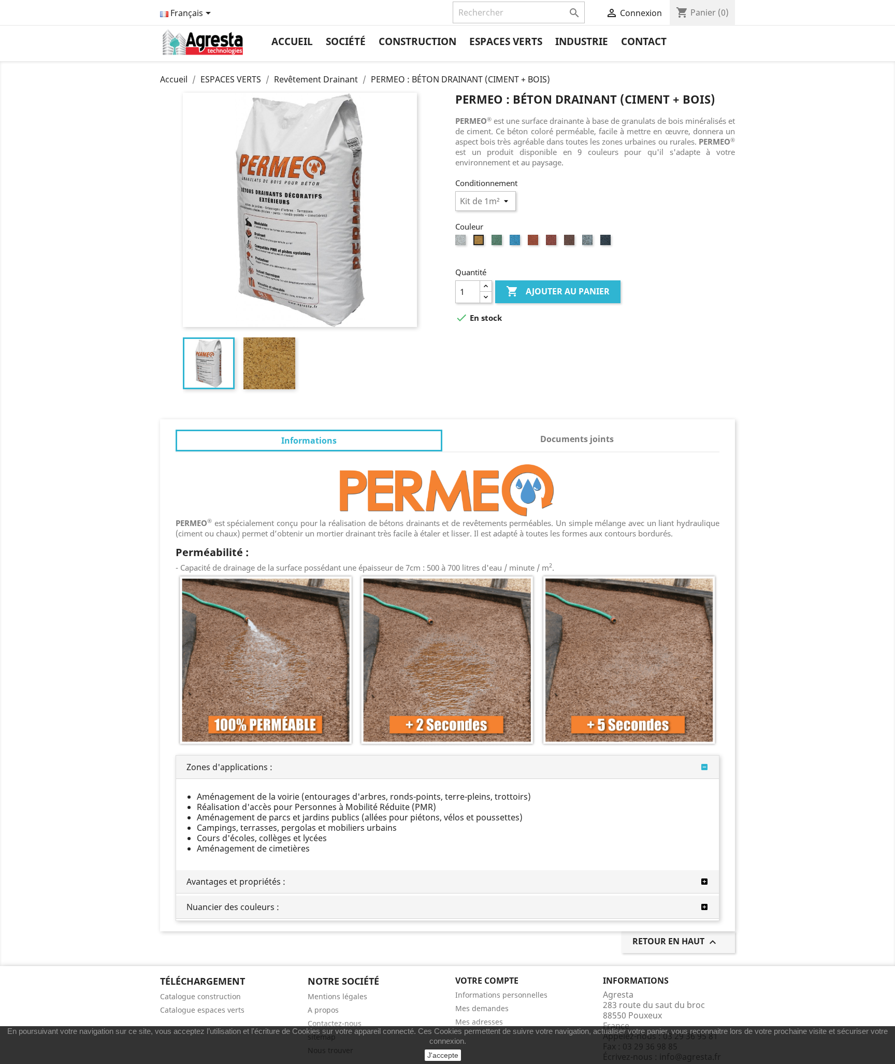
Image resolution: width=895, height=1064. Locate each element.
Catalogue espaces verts (202, 1010)
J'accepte (442, 1055)
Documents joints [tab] (577, 439)
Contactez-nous (335, 1023)
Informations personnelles (501, 995)
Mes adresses (479, 1022)
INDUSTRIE (581, 41)
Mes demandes (482, 1008)
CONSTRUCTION (417, 41)
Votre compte (486, 980)
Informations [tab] (309, 440)
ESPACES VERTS (505, 41)
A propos (323, 1010)
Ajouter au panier (558, 291)
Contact (644, 41)
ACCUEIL (292, 41)
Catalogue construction (200, 996)
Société (346, 41)
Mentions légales (337, 996)
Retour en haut (675, 941)
